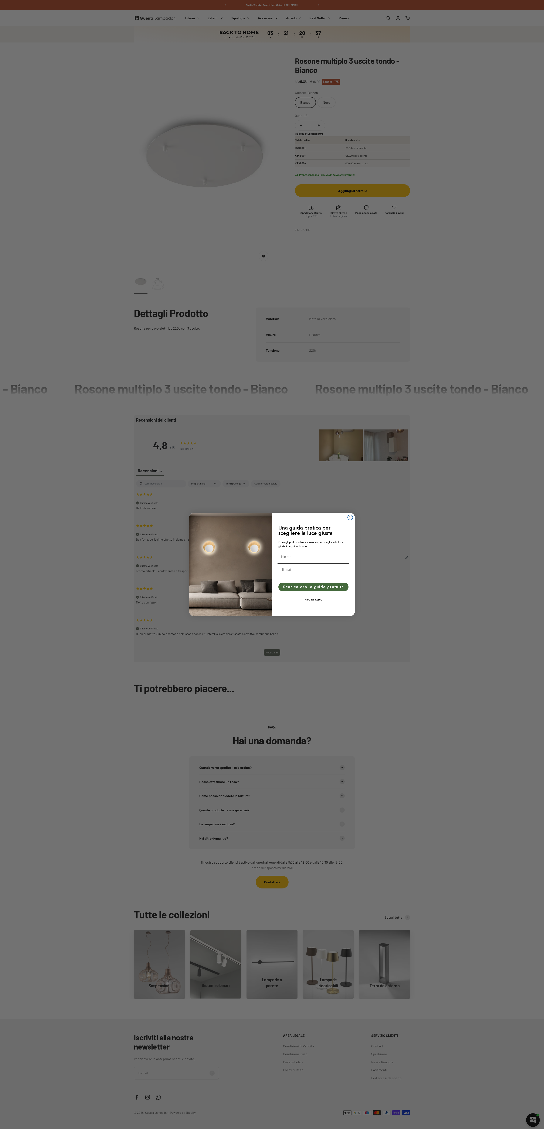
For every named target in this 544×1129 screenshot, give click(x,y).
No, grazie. (313, 599)
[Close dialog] (350, 517)
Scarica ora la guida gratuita (313, 587)
